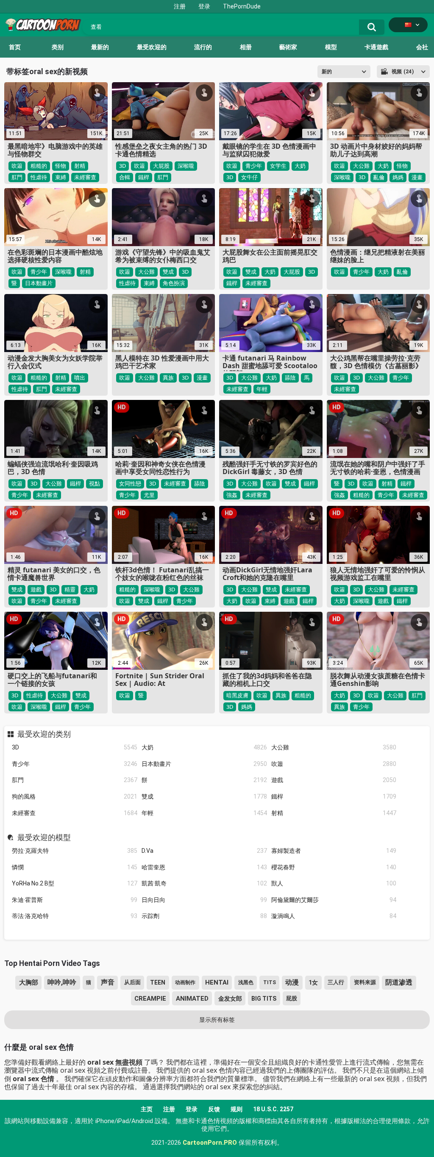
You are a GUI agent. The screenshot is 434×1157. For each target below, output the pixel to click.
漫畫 (417, 177)
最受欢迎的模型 (43, 837)
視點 (94, 483)
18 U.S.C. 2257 (273, 1109)
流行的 (203, 47)
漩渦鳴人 (334, 916)
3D (74, 747)
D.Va (204, 850)
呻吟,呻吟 (61, 982)
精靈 (69, 589)
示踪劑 (204, 916)
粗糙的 (39, 165)
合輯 (124, 177)
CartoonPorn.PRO (210, 1142)
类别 (58, 47)
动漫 (292, 982)
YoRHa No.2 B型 (74, 883)
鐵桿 (334, 796)
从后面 (132, 982)
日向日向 (204, 899)
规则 (236, 1109)
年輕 (204, 813)
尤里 (149, 495)
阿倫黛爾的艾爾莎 (334, 899)
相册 (246, 47)
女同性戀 (130, 483)
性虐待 (39, 177)
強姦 (231, 495)
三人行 (336, 982)
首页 (15, 47)
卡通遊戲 (376, 47)
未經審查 (74, 813)
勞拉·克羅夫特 (74, 850)
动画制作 (185, 982)
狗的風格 (74, 796)
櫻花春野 (334, 867)
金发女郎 (230, 998)
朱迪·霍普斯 (74, 899)
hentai (216, 982)
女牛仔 (249, 177)
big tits (263, 998)
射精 (334, 813)
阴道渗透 (398, 982)
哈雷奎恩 (204, 867)
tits (269, 982)
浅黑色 (245, 982)
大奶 (204, 747)
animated (192, 998)
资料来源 (365, 982)
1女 (313, 982)
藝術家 (288, 47)
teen (157, 982)
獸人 (334, 883)
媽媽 (397, 177)
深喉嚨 (186, 165)
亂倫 (378, 177)
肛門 (74, 780)
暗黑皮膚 (237, 695)
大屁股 (161, 165)
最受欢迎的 (152, 47)
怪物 (60, 165)
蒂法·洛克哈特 (74, 916)
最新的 (100, 47)
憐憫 (74, 867)
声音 (107, 982)
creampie (150, 998)
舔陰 (290, 377)
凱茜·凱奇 (204, 883)
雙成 (204, 796)
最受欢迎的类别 (43, 734)
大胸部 (28, 982)
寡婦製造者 (334, 850)
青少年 (74, 763)
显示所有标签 (217, 1019)
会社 (422, 47)
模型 (331, 47)
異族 (168, 377)
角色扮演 (174, 283)
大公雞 (334, 747)
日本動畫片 (204, 763)
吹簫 (334, 763)
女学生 (278, 165)
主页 (147, 1109)
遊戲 (334, 780)
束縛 (60, 177)
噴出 (79, 377)
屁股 (291, 998)
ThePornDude (242, 6)
